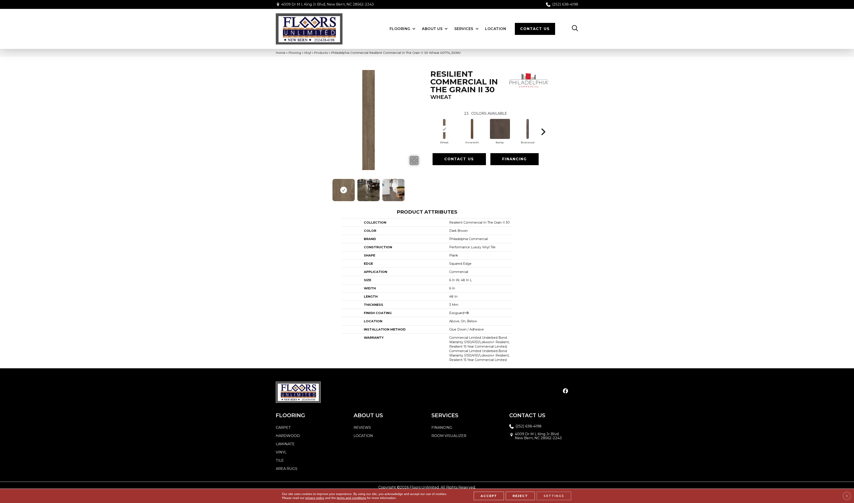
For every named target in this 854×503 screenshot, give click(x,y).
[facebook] (565, 391)
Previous (315, 188)
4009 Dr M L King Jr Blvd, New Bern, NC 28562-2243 (327, 4)
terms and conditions (351, 498)
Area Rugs (286, 469)
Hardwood (288, 436)
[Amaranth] (472, 129)
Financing (514, 159)
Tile (280, 460)
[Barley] (500, 129)
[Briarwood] (527, 129)
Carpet (283, 427)
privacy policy (314, 498)
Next (421, 188)
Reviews (362, 427)
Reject (520, 496)
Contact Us (459, 159)
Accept (489, 496)
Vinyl (307, 52)
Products (321, 52)
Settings (554, 496)
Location (363, 436)
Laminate (285, 444)
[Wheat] (444, 129)
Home (280, 52)
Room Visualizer (448, 436)
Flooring (294, 52)
